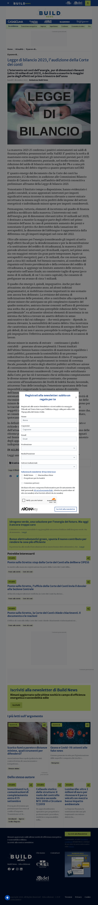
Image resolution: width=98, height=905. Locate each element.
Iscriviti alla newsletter (65, 509)
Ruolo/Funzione (28, 454)
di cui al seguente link (43, 490)
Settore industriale (29, 463)
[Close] (76, 397)
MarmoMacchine (45, 475)
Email (23, 435)
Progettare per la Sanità (34, 478)
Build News (28, 475)
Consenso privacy (31, 483)
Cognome (25, 426)
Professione (26, 444)
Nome (23, 417)
